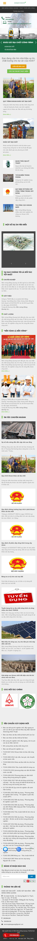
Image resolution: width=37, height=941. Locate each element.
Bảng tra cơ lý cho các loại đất (12, 576)
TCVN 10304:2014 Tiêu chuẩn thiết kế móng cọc (19, 767)
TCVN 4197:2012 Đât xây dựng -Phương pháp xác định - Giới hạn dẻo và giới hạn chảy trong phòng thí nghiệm (18, 826)
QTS (22, 935)
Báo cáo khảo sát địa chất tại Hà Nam (15, 738)
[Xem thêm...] (7, 114)
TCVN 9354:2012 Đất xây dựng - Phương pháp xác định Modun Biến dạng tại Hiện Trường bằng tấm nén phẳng (19, 807)
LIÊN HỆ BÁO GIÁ (18, 66)
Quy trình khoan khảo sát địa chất (17, 101)
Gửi (32, 876)
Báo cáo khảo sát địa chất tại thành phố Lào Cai (18, 735)
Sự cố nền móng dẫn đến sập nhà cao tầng (17, 442)
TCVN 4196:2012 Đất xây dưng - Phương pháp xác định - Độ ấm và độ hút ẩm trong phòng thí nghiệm (18, 819)
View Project (18, 245)
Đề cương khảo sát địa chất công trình (15, 746)
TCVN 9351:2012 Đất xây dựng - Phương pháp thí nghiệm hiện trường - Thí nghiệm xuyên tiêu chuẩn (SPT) (18, 794)
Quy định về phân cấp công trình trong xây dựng (24, 191)
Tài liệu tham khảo (18, 11)
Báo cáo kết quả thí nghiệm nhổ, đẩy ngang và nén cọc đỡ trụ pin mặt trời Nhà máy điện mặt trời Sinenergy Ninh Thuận (19, 729)
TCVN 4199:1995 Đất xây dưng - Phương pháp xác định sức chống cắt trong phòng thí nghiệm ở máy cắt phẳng (19, 838)
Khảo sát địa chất (10, 142)
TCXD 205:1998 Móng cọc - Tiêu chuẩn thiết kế (18, 855)
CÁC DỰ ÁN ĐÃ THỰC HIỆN (18, 71)
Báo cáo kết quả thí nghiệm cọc (13, 749)
